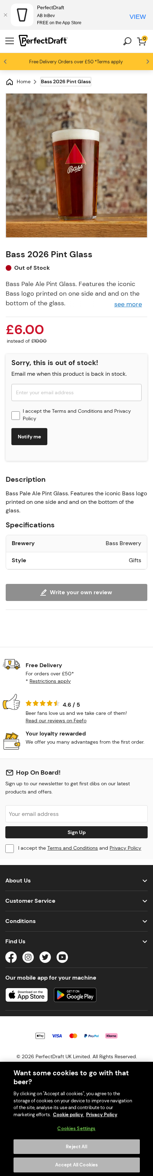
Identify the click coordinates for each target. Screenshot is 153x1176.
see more (128, 304)
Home (24, 81)
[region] (76, 1119)
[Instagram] (28, 958)
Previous (5, 61)
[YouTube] (62, 958)
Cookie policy (68, 1115)
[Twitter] (45, 958)
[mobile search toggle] (127, 41)
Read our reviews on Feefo (56, 720)
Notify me (29, 436)
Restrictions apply (50, 681)
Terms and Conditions (77, 411)
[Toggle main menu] (9, 41)
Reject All (76, 1147)
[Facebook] (11, 958)
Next (147, 61)
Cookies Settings (76, 1128)
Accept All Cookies (76, 1165)
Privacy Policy (125, 848)
